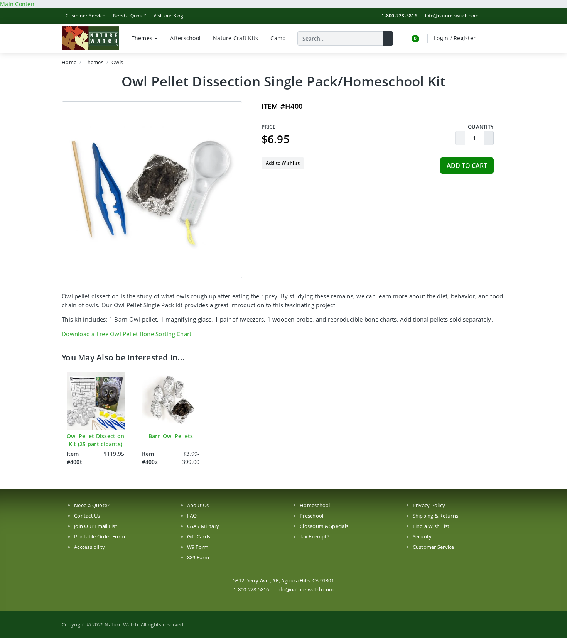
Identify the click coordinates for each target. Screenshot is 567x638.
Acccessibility (89, 546)
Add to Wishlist (283, 163)
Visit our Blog (168, 15)
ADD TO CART (467, 165)
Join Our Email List (95, 526)
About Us (198, 505)
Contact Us (87, 515)
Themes (143, 38)
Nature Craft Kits (235, 38)
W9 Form (198, 546)
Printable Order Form (99, 536)
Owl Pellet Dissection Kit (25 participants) (95, 440)
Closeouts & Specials (324, 526)
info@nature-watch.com (451, 15)
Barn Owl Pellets (170, 436)
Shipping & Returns (436, 515)
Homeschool (315, 505)
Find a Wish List (431, 526)
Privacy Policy (429, 505)
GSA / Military (203, 526)
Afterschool (185, 38)
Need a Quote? (129, 15)
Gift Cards (199, 536)
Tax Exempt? (314, 536)
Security (422, 536)
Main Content (18, 4)
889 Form (198, 557)
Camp (278, 38)
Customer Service (85, 15)
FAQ (192, 515)
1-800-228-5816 (399, 15)
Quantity (481, 126)
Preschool (311, 515)
